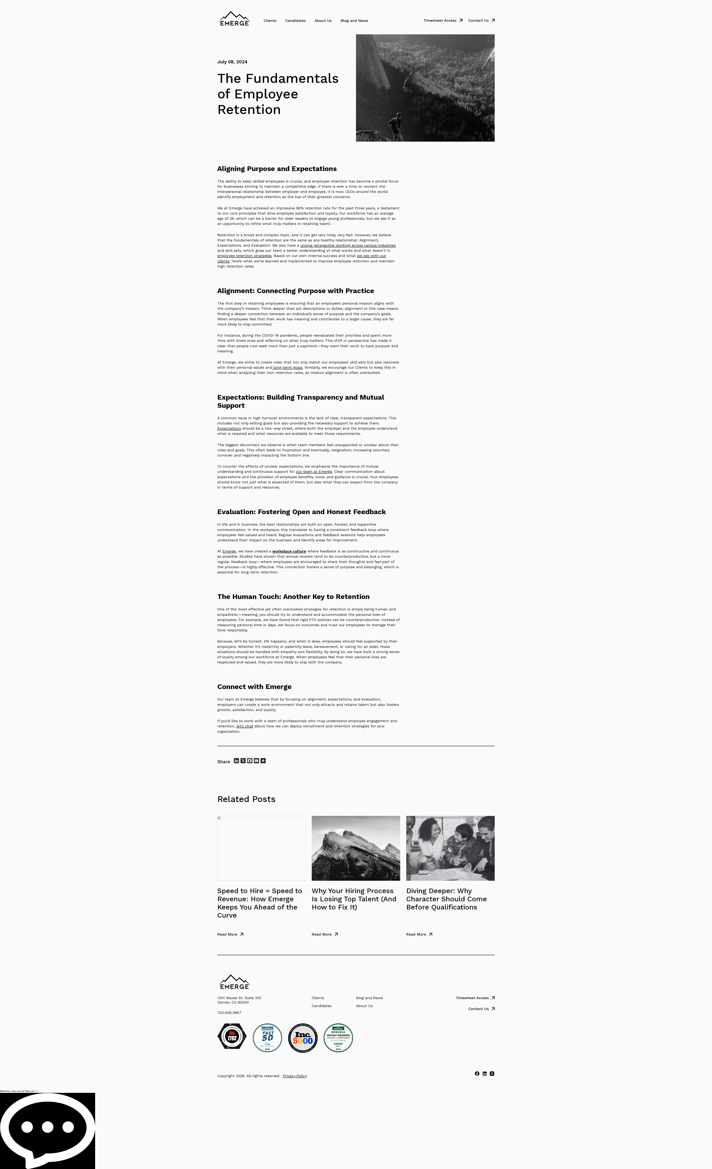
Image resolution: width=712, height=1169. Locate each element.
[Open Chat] (47, 1131)
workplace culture (289, 551)
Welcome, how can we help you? (17, 1091)
